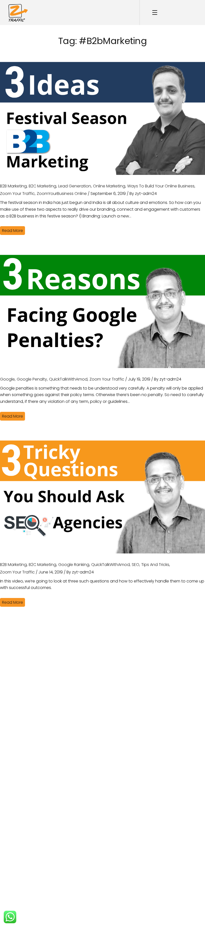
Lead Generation (74, 186)
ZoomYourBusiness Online (62, 193)
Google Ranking (73, 564)
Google (7, 379)
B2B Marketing (13, 186)
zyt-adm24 (146, 193)
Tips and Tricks (155, 564)
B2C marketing (42, 186)
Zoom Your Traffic (17, 193)
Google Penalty (32, 379)
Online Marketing (109, 186)
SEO (135, 564)
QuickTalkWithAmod (68, 379)
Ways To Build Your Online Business (160, 186)
